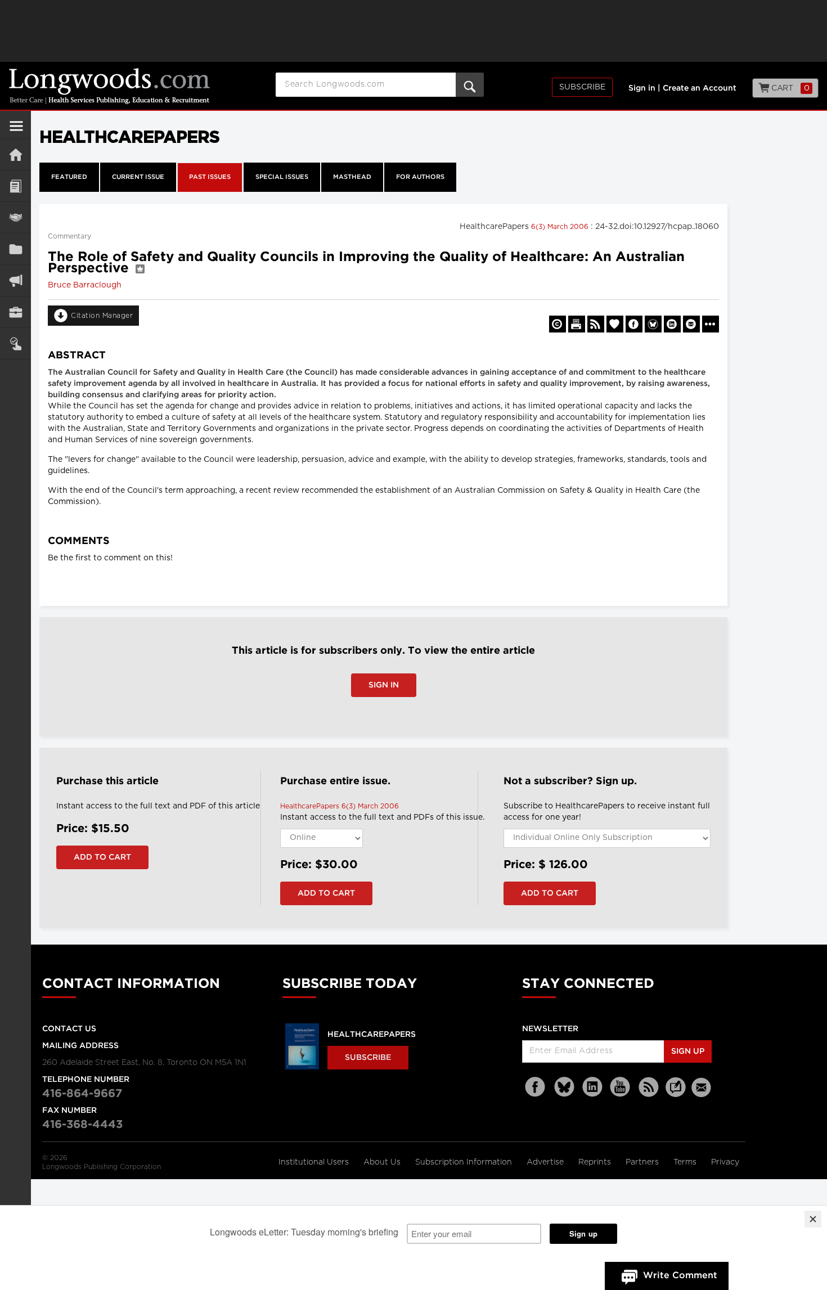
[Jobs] (15, 311)
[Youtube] (620, 1087)
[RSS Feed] (648, 1087)
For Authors (420, 177)
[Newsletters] (702, 1087)
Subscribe (582, 87)
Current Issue (138, 177)
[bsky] (564, 1087)
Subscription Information (463, 1162)
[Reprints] (557, 324)
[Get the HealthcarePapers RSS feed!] (595, 324)
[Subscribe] (15, 343)
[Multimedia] (15, 280)
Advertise (546, 1162)
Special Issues (281, 177)
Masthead (352, 177)
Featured (69, 177)
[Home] (15, 154)
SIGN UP (687, 1051)
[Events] (15, 217)
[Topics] (15, 185)
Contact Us (69, 1029)
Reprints (595, 1162)
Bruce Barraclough (85, 285)
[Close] (812, 1219)
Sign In (383, 685)
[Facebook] (536, 1087)
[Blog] (676, 1093)
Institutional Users (314, 1162)
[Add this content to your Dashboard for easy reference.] (614, 324)
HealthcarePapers (371, 1034)
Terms (686, 1162)
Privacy (725, 1162)
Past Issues (210, 177)
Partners (643, 1162)
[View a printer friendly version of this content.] (576, 324)
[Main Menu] (16, 130)
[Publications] (15, 248)
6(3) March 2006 (561, 226)
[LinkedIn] (592, 1087)
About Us (383, 1162)
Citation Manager (102, 315)
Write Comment (680, 1275)
